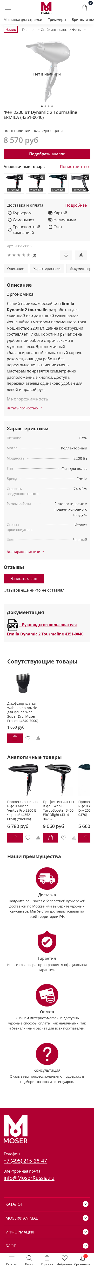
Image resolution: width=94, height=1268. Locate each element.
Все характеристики (23, 552)
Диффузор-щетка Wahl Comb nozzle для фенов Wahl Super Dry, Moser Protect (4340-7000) (22, 712)
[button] (30, 255)
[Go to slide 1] (42, 106)
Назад (11, 29)
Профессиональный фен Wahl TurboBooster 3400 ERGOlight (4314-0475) (58, 810)
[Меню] (7, 8)
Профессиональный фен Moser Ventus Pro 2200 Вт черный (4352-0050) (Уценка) (22, 810)
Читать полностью (22, 408)
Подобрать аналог (47, 154)
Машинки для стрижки (23, 19)
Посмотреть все (75, 166)
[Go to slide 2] (45, 106)
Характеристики (47, 268)
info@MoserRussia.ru (29, 1177)
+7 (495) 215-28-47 (25, 1160)
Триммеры (57, 19)
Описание (15, 268)
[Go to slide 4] (52, 106)
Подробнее (76, 205)
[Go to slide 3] (48, 106)
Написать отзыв (23, 578)
